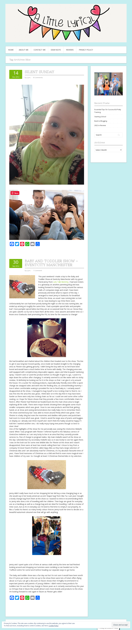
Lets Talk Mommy (60, 282)
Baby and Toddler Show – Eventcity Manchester (51, 263)
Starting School (100, 116)
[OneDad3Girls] (46, 214)
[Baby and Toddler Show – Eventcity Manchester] (22, 286)
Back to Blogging (100, 121)
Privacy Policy (86, 50)
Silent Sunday (39, 72)
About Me (23, 50)
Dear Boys (56, 50)
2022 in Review (100, 125)
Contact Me (40, 50)
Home (11, 50)
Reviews (70, 50)
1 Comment (37, 270)
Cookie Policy (53, 626)
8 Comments (38, 77)
